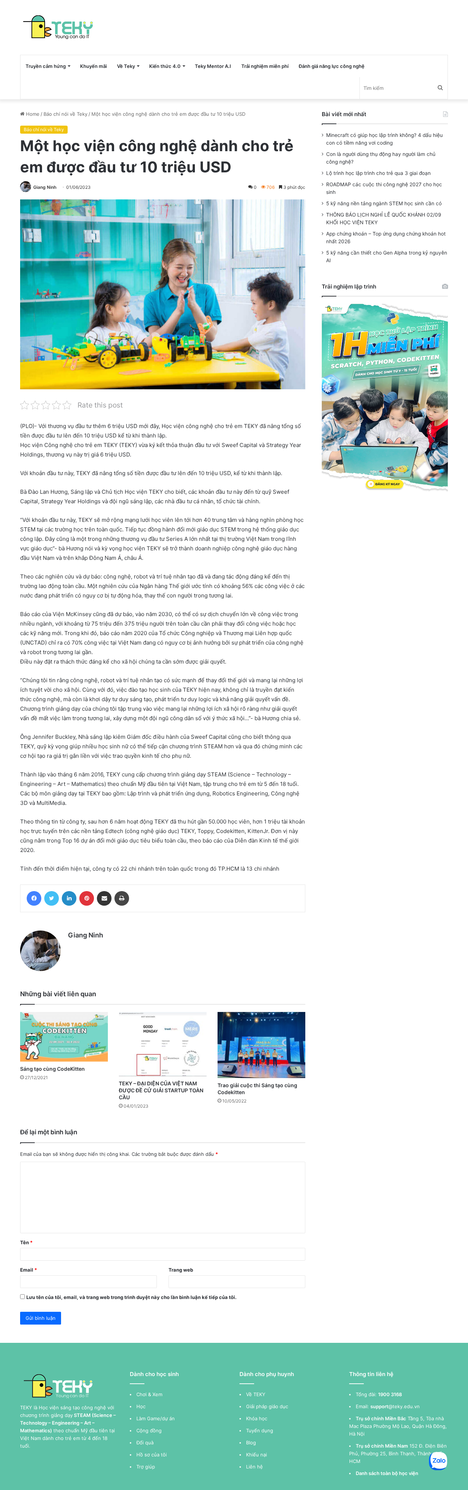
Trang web (181, 1270)
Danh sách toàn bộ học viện (387, 1473)
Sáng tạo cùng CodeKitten (52, 1069)
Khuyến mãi (93, 66)
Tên (26, 1242)
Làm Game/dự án (155, 1418)
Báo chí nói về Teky (65, 114)
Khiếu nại (256, 1454)
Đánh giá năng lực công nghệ (332, 66)
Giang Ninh (44, 187)
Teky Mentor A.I (213, 66)
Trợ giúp (145, 1467)
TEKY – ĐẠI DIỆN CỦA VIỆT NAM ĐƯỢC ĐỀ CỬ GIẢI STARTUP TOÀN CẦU (161, 1090)
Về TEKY (255, 1394)
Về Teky (126, 66)
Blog (251, 1442)
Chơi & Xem (149, 1394)
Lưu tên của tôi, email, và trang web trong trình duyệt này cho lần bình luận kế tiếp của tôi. (131, 1297)
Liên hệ (254, 1467)
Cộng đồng (149, 1430)
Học (141, 1406)
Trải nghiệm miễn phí (264, 66)
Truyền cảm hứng (46, 66)
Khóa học (256, 1418)
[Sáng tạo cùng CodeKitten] (64, 1036)
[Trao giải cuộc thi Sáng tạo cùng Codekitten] (261, 1045)
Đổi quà (145, 1442)
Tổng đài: (366, 1394)
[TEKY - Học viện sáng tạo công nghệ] (58, 27)
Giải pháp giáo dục (267, 1406)
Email (28, 1270)
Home (31, 114)
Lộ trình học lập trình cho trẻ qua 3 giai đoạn (378, 173)
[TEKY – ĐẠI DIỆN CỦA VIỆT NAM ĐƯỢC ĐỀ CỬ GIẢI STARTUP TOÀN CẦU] (163, 1044)
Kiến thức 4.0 (165, 66)
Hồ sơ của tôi (151, 1454)
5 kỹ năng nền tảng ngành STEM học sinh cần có (384, 203)
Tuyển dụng (259, 1430)
